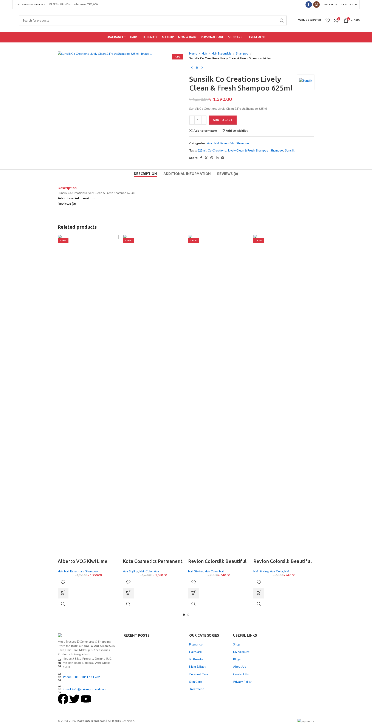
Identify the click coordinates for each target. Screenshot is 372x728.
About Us (239, 666)
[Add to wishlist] (63, 582)
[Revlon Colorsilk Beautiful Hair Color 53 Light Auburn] (283, 396)
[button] (63, 593)
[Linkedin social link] (217, 158)
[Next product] (202, 67)
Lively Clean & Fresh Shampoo (248, 150)
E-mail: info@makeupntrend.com (84, 689)
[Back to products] (197, 67)
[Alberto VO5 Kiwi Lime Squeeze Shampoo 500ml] (88, 396)
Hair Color (146, 571)
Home (193, 53)
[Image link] (81, 636)
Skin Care (195, 681)
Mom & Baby (197, 666)
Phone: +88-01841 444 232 (81, 677)
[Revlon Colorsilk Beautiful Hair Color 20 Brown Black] (218, 396)
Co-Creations (217, 150)
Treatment (196, 689)
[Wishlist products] (327, 20)
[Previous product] (191, 67)
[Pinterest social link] (212, 158)
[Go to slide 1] (184, 615)
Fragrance (196, 644)
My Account (241, 651)
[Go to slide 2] (188, 615)
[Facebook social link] (308, 4)
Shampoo (242, 53)
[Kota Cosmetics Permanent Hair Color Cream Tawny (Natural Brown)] (153, 396)
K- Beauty (196, 659)
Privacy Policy (242, 681)
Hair (204, 53)
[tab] (145, 173)
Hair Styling (130, 571)
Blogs (237, 659)
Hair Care (195, 651)
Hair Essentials (221, 53)
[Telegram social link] (222, 158)
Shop (236, 644)
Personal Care (198, 674)
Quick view (63, 603)
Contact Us (241, 674)
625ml (201, 150)
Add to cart (222, 120)
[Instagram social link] (316, 4)
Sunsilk (289, 150)
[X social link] (206, 158)
